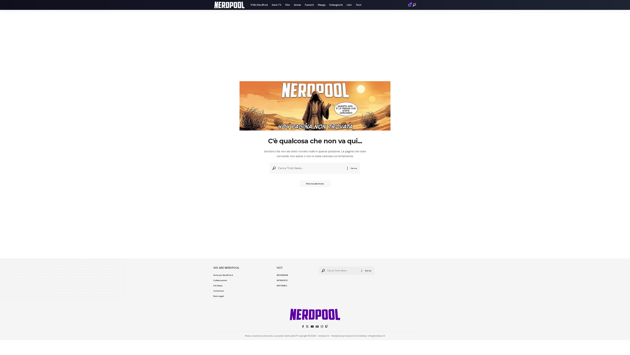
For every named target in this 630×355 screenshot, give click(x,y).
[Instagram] (322, 326)
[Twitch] (326, 326)
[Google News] (317, 326)
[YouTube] (312, 326)
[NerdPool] (229, 5)
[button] (414, 5)
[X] (307, 326)
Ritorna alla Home (315, 183)
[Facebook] (303, 326)
